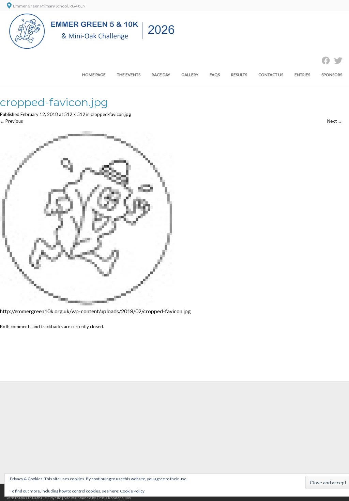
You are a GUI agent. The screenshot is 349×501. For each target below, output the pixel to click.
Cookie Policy (132, 491)
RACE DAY (161, 74)
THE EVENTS (128, 74)
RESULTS (239, 74)
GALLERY (189, 74)
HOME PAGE (94, 74)
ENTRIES (302, 74)
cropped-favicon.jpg (111, 114)
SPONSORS (331, 74)
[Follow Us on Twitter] (336, 60)
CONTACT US (270, 74)
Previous (11, 121)
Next (334, 121)
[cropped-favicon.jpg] (87, 303)
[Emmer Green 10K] (92, 48)
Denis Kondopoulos (114, 498)
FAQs (215, 74)
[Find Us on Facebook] (324, 60)
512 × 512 (74, 114)
